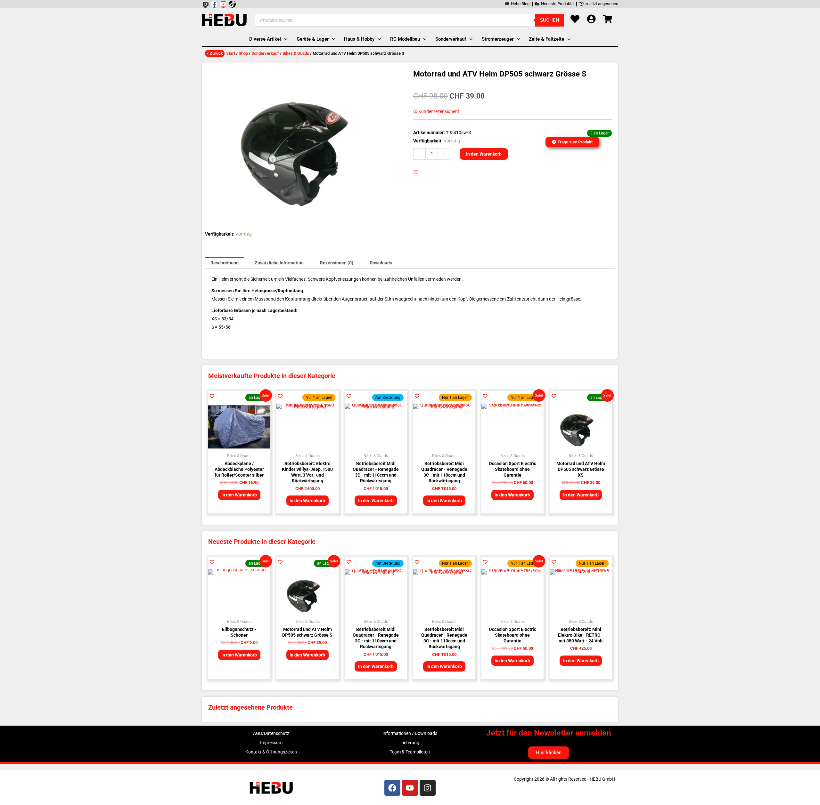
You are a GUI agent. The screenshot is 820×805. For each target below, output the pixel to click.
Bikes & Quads (296, 53)
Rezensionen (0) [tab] (336, 262)
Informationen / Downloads (409, 733)
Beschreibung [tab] (224, 262)
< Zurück (215, 53)
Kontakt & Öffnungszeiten (271, 751)
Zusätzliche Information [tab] (279, 262)
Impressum (271, 742)
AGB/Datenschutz (271, 733)
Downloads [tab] (381, 262)
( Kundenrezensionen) (436, 111)
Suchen (549, 20)
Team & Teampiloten (410, 751)
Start (230, 53)
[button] (416, 171)
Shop (243, 53)
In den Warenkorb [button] (239, 494)
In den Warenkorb (484, 154)
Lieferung (409, 742)
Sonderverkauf (265, 53)
